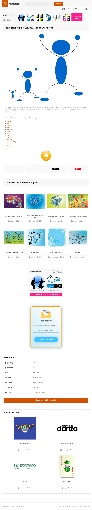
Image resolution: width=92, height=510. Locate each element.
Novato (25, 481)
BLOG (85, 9)
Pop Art (9, 146)
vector (14, 4)
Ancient (9, 140)
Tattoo (9, 131)
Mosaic (9, 138)
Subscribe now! (46, 339)
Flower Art (77, 252)
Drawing (9, 125)
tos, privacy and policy (83, 506)
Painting (9, 129)
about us (61, 506)
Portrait (9, 144)
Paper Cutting (11, 142)
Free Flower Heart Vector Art (35, 216)
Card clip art (67, 481)
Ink (8, 123)
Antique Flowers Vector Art (56, 216)
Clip (34, 392)
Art (30, 118)
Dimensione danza (67, 443)
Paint (8, 127)
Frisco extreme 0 (25, 443)
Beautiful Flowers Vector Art (14, 216)
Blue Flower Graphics (57, 252)
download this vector (47, 400)
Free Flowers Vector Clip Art (78, 216)
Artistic (9, 121)
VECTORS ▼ (69, 9)
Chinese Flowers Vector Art (14, 252)
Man (43, 392)
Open (8, 136)
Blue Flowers (35, 252)
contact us (70, 506)
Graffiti (9, 133)
